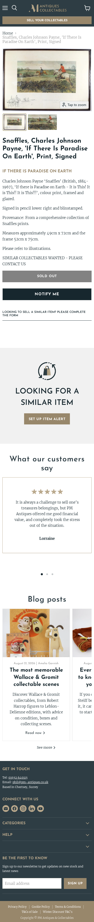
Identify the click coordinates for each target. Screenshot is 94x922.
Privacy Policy (17, 906)
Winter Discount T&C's (57, 912)
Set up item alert (47, 419)
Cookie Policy (41, 906)
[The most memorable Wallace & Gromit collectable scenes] (36, 633)
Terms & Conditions (68, 906)
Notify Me (47, 294)
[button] (14, 122)
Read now (34, 733)
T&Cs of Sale (30, 912)
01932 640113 (17, 777)
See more (45, 747)
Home (7, 33)
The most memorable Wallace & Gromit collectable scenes (36, 677)
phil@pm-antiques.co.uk (30, 782)
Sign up (75, 883)
